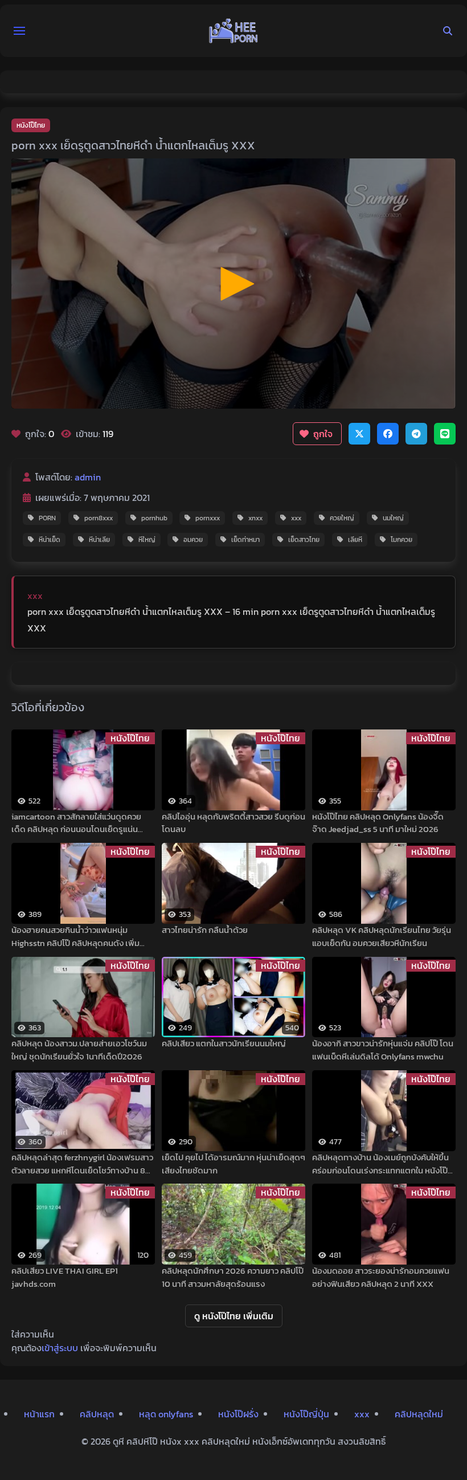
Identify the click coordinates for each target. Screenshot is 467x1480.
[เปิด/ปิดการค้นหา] (447, 31)
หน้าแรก (39, 1414)
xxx (296, 518)
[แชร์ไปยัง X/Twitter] (359, 434)
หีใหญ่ (146, 540)
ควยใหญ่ (342, 518)
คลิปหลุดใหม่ (419, 1414)
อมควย (193, 540)
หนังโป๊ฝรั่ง (238, 1414)
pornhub (154, 518)
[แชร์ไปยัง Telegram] (416, 434)
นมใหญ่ (393, 518)
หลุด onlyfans (166, 1414)
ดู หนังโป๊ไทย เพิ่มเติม (233, 1316)
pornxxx (207, 518)
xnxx (255, 518)
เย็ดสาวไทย (303, 540)
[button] (19, 30)
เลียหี (355, 540)
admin (88, 477)
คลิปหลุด (97, 1414)
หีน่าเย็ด (49, 540)
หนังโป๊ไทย (31, 125)
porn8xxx (98, 518)
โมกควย (401, 540)
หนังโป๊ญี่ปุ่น (306, 1414)
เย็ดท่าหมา (245, 540)
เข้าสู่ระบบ (60, 1348)
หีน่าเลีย (99, 540)
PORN (47, 518)
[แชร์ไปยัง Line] (445, 434)
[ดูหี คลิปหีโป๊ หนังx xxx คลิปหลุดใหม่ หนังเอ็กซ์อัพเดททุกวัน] (233, 31)
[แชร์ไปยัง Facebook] (388, 434)
